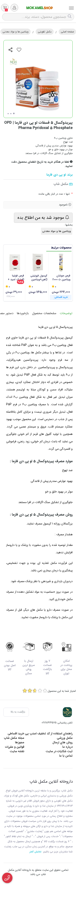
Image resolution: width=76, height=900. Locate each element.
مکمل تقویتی (45, 32)
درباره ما (67, 747)
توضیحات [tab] (66, 313)
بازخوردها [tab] (23, 313)
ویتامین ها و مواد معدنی (15, 32)
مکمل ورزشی (65, 738)
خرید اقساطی (16, 733)
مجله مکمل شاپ (14, 738)
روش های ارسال (62, 742)
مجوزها (19, 742)
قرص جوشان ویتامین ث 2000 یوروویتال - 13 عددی (61, 278)
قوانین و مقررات (14, 747)
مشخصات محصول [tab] (44, 313)
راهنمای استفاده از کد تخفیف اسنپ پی (49, 733)
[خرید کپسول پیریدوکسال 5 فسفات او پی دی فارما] (67, 712)
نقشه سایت (17, 751)
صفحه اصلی (67, 32)
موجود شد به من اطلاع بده (41, 217)
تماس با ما (66, 755)
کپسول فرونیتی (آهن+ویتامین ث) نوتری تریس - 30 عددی (38, 278)
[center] (70, 17)
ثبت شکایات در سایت (59, 751)
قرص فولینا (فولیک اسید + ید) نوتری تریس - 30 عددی (15, 278)
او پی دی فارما (56, 174)
